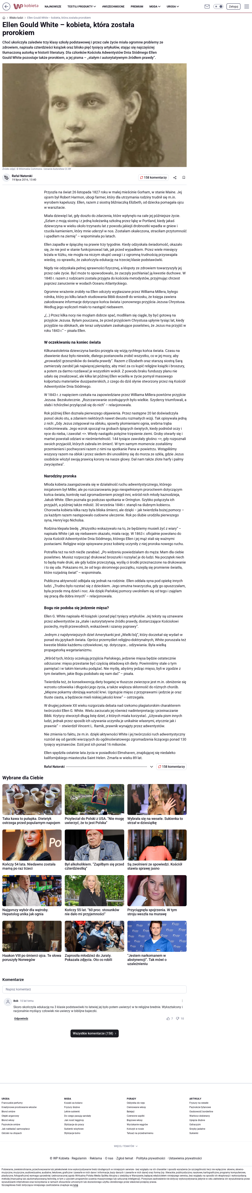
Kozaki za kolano (73, 1103)
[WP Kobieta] (29, 6)
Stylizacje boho (72, 1133)
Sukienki (193, 1133)
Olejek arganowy (10, 1116)
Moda (153, 6)
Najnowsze (53, 6)
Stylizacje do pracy (74, 1124)
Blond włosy (8, 1120)
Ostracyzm (195, 1124)
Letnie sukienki (72, 1111)
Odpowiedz (21, 1018)
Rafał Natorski (22, 176)
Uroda (171, 6)
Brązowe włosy (135, 1120)
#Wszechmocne (113, 6)
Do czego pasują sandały (77, 1116)
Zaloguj (233, 6)
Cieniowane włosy (136, 1107)
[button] (218, 6)
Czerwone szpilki (136, 1116)
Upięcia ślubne (197, 1120)
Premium (137, 6)
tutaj (75, 1185)
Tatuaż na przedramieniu (140, 1133)
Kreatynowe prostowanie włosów (19, 1107)
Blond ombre (8, 1111)
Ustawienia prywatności (184, 1158)
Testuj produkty (80, 6)
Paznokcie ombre (11, 1124)
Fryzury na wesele (198, 1103)
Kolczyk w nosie (135, 1128)
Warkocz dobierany (199, 1116)
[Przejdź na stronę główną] (6, 9)
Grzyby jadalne (197, 1128)
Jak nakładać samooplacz (16, 1128)
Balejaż (130, 1111)
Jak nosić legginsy (74, 1120)
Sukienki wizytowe (73, 1128)
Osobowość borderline (201, 1111)
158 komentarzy (155, 177)
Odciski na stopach (12, 1133)
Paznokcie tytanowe (200, 1107)
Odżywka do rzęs (136, 1103)
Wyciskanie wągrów (137, 1124)
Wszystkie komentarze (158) (93, 1033)
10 (182, 1018)
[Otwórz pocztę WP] (207, 6)
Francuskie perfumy (12, 1103)
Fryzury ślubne (72, 1107)
